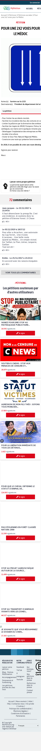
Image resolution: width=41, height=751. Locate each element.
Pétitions (12, 15)
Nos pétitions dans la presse (30, 700)
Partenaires (20, 738)
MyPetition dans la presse (31, 708)
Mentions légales (20, 734)
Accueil (29, 8)
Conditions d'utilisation (20, 736)
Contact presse (30, 714)
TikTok (19, 693)
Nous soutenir (21, 724)
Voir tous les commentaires (20, 274)
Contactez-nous (18, 726)
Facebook (20, 690)
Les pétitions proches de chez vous (8, 710)
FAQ (8, 726)
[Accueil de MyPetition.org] (12, 8)
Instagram (20, 699)
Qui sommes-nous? (30, 692)
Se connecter (35, 2)
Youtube (20, 702)
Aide (30, 724)
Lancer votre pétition (7, 691)
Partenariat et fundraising (7, 704)
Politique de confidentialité (20, 731)
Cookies (20, 729)
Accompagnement (9, 700)
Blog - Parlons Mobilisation (7, 696)
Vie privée (30, 726)
